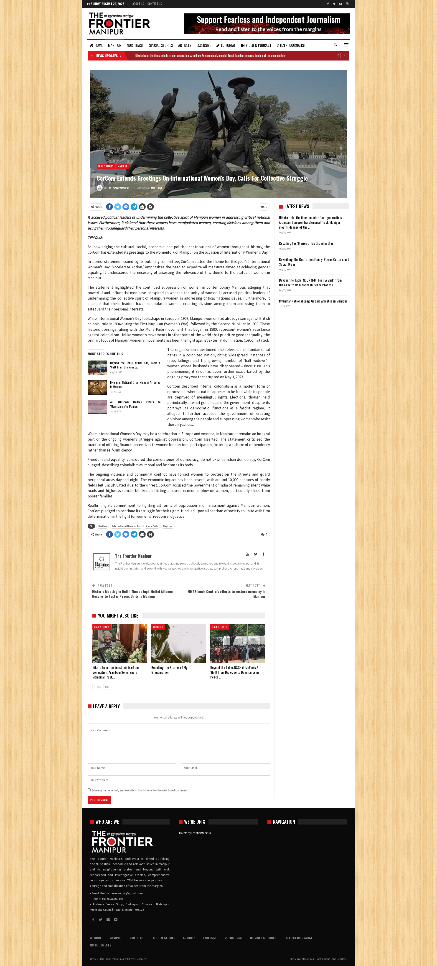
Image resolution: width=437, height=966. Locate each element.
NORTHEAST (135, 45)
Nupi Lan (167, 526)
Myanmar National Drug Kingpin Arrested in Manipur (135, 384)
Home (99, 45)
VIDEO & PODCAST (258, 45)
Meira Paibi (152, 526)
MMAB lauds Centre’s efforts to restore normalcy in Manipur (226, 594)
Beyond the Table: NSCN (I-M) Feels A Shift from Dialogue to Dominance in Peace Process (310, 282)
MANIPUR (114, 45)
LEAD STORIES (106, 166)
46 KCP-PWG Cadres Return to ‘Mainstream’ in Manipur (135, 404)
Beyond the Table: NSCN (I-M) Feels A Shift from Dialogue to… (135, 364)
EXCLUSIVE (204, 45)
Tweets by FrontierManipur (195, 833)
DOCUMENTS (103, 945)
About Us (138, 3)
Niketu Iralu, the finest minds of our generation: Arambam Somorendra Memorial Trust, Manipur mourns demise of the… (310, 222)
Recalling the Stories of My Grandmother (306, 243)
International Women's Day (126, 526)
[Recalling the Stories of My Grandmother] (178, 643)
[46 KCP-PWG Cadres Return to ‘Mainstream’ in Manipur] (97, 407)
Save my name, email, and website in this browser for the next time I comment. (140, 790)
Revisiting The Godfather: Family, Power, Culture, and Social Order (314, 262)
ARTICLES (184, 45)
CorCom (102, 526)
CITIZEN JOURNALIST (291, 45)
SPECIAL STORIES (161, 45)
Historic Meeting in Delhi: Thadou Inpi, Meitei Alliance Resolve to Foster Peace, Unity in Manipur (132, 594)
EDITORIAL (228, 45)
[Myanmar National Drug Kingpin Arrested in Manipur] (97, 387)
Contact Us (154, 3)
